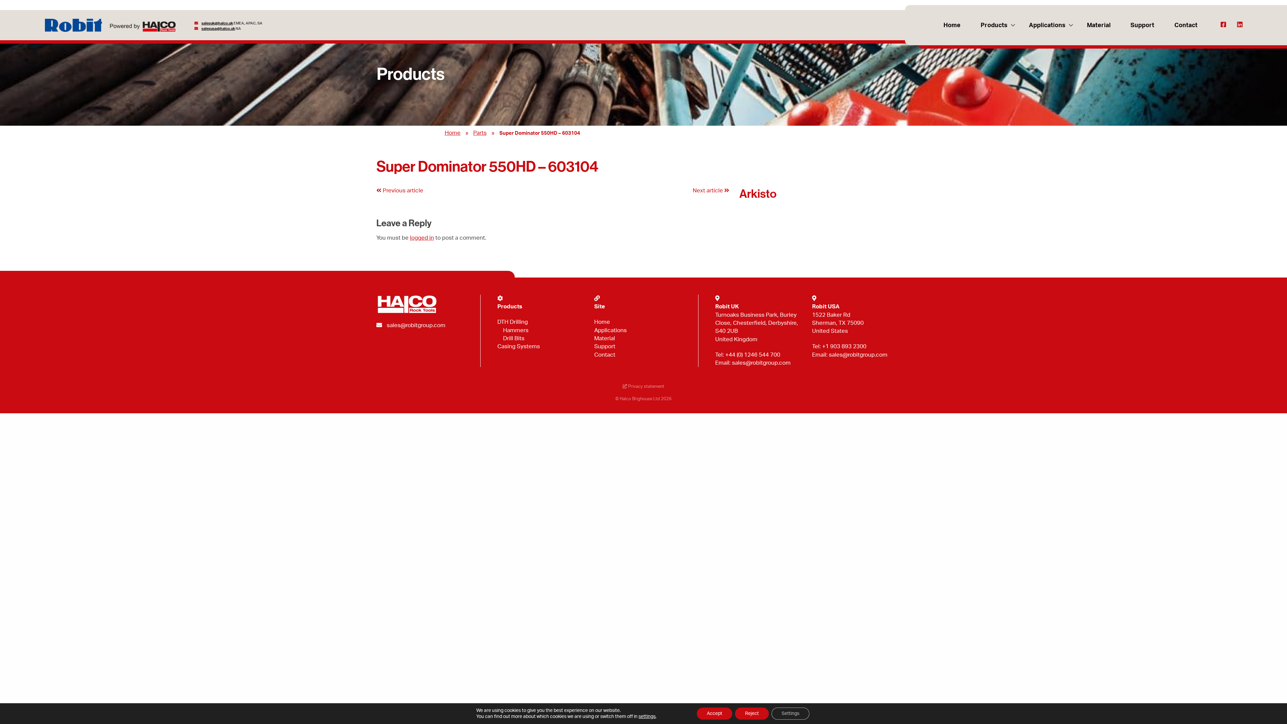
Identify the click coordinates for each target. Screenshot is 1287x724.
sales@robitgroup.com (416, 325)
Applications (1047, 25)
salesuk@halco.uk (217, 23)
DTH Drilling (512, 322)
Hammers (516, 330)
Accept (714, 713)
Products (994, 25)
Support (1142, 25)
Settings (790, 713)
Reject (752, 713)
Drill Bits (514, 338)
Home (952, 25)
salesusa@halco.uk (218, 29)
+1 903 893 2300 (844, 346)
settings (647, 716)
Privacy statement (645, 386)
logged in (422, 238)
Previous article (402, 190)
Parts (480, 133)
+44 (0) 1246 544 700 (752, 355)
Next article (708, 190)
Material (1099, 25)
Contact (1186, 25)
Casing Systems (518, 346)
